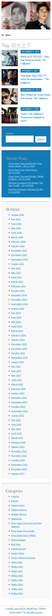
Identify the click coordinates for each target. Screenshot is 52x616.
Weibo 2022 (17, 575)
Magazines (16, 518)
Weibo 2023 (17, 580)
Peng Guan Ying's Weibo (23, 535)
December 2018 (19, 469)
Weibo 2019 (17, 566)
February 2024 (18, 335)
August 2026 (17, 214)
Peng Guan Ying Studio (23, 530)
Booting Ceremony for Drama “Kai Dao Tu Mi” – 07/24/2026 (25, 184)
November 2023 (19, 348)
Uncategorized (18, 548)
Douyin (14, 500)
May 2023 (16, 375)
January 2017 (18, 473)
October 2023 (18, 353)
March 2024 (17, 330)
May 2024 (16, 321)
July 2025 (16, 268)
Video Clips (16, 562)
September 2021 (19, 464)
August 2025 (17, 263)
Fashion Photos (19, 509)
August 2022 (17, 415)
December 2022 (19, 397)
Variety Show (17, 553)
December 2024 (19, 295)
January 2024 (18, 339)
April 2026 (16, 232)
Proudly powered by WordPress (21, 608)
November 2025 (19, 254)
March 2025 (17, 281)
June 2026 (16, 223)
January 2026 (18, 245)
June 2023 (16, 370)
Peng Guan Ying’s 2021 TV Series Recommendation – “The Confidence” (35, 79)
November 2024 (19, 299)
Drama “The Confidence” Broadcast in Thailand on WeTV (32, 117)
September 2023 (19, 357)
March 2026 (17, 237)
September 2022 (19, 411)
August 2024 (17, 308)
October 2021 (18, 460)
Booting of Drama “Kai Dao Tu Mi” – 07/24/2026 (26, 191)
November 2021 (19, 455)
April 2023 (16, 379)
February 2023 (18, 388)
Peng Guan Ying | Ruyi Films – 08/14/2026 (23, 171)
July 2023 (16, 366)
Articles (15, 496)
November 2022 (19, 402)
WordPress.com (34, 612)
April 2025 (16, 277)
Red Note (16, 544)
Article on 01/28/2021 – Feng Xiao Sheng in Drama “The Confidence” (35, 60)
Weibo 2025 (17, 588)
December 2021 (19, 451)
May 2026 (16, 228)
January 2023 (18, 393)
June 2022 (16, 424)
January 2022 (18, 446)
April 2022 (16, 433)
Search (10, 133)
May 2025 (16, 272)
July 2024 (16, 312)
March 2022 (17, 437)
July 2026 (16, 219)
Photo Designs (18, 539)
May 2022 (16, 428)
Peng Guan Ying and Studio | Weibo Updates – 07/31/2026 (26, 178)
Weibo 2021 (17, 571)
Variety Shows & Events (23, 557)
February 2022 (18, 442)
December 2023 (19, 344)
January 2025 (18, 290)
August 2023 (17, 361)
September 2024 (19, 303)
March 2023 (17, 384)
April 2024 (16, 326)
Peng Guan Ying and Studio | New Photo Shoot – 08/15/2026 (25, 165)
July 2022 (16, 419)
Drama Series (17, 505)
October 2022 (18, 406)
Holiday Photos (18, 514)
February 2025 (18, 286)
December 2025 (19, 250)
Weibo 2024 (17, 584)
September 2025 (19, 259)
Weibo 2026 (17, 593)
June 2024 (16, 317)
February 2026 (18, 241)
